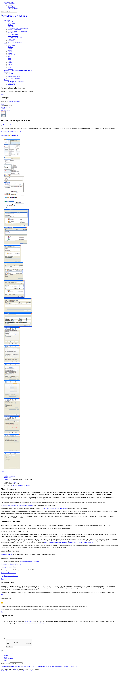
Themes (6, 43)
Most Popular (11, 23)
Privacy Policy (5, 135)
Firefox (10, 5)
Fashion (10, 53)
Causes (10, 51)
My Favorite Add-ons (14, 78)
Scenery (10, 62)
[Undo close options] (12, 415)
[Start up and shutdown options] (12, 344)
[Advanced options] (12, 433)
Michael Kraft (7, 125)
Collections (7, 72)
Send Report (9, 647)
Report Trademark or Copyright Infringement (23, 666)
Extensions (7, 20)
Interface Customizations (14, 29)
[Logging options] (12, 468)
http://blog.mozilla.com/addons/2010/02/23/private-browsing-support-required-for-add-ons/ (69, 542)
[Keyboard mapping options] (12, 397)
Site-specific (11, 40)
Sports (9, 67)
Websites (10, 69)
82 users (3, 108)
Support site (7, 477)
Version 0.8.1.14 (6, 555)
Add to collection (5, 110)
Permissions (15, 135)
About (6, 655)
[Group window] (18, 326)
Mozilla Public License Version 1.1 (22, 485)
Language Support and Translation (17, 31)
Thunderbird (11, 7)
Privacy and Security (13, 36)
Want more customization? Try (18, 70)
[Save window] (12, 261)
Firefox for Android (13, 8)
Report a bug (74, 666)
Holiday (10, 56)
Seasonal (10, 64)
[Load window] (13, 279)
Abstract (10, 50)
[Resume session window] (15, 243)
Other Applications (9, 3)
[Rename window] (18, 311)
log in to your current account (10, 576)
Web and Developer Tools (15, 42)
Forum (6, 660)
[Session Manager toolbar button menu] (14, 192)
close (2, 579)
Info (15, 482)
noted (15, 669)
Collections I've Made (14, 76)
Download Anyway (15, 131)
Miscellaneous (12, 32)
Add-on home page (9, 476)
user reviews (5, 107)
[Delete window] (14, 297)
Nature (9, 59)
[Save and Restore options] (12, 361)
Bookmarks (11, 26)
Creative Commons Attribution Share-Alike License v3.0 (16, 671)
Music (9, 58)
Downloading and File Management (18, 28)
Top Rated (10, 25)
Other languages (5, 663)
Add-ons (21, 15)
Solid (9, 65)
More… (6, 80)
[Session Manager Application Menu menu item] (12, 156)
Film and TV (11, 54)
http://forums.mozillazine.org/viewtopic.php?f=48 (54, 508)
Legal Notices (41, 666)
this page (41, 623)
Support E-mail (8, 479)
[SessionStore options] (12, 450)
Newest (10, 48)
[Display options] (12, 379)
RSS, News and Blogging (15, 37)
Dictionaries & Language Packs (16, 81)
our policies (28, 621)
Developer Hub (12, 84)
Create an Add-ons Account (8, 573)
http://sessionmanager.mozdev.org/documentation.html (18, 505)
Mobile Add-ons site (14, 101)
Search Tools (11, 39)
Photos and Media (13, 34)
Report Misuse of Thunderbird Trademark (58, 666)
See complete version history (8, 567)
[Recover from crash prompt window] (16, 226)
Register (6, 2)
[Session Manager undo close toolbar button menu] (14, 208)
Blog (5, 657)
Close (2, 94)
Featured (10, 22)
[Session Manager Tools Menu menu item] (12, 174)
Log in (12, 2)
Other (9, 61)
